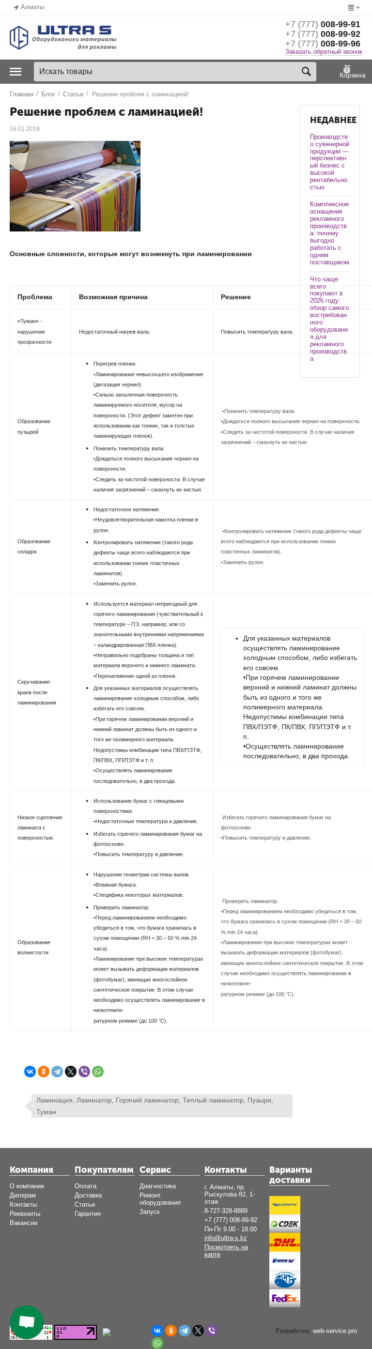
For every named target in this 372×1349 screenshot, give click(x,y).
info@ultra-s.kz (225, 1238)
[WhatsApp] (98, 1071)
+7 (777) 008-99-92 (230, 1220)
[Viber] (84, 1071)
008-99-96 (322, 43)
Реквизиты (25, 1213)
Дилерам (23, 1195)
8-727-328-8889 (226, 1210)
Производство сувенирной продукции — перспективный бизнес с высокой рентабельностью (329, 162)
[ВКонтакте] (30, 1071)
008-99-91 (322, 24)
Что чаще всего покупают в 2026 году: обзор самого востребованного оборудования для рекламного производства (329, 319)
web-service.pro (335, 1330)
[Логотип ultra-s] (63, 37)
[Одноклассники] (43, 1071)
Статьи (85, 1204)
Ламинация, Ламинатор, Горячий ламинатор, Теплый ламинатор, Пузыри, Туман (154, 1106)
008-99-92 (322, 34)
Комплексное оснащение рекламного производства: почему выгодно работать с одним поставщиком (329, 233)
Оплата (85, 1186)
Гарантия (88, 1213)
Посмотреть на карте (226, 1250)
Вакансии (23, 1222)
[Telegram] (57, 1071)
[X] (71, 1071)
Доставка (88, 1195)
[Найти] (306, 71)
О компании (27, 1186)
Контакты (23, 1204)
